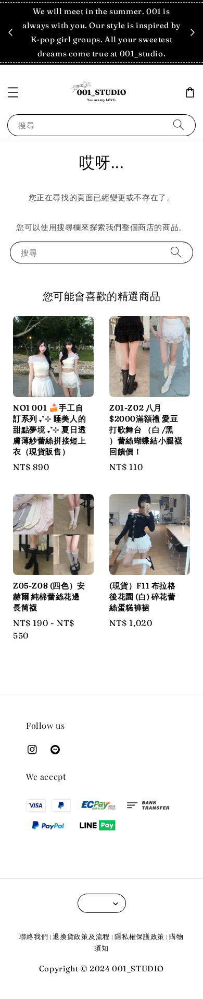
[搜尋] (178, 125)
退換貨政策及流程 (81, 936)
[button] (13, 92)
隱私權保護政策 (139, 936)
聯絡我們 (33, 936)
